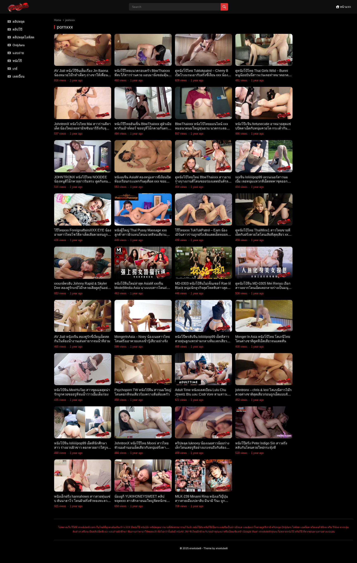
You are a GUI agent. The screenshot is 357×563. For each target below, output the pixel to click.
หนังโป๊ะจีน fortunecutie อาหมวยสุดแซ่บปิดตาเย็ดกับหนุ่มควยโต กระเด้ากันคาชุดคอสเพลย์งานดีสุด (263, 128)
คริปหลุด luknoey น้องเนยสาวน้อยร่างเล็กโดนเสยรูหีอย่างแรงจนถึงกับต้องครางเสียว (202, 447)
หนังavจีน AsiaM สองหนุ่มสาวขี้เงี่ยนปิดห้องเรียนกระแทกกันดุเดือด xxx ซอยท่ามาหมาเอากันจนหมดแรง (142, 181)
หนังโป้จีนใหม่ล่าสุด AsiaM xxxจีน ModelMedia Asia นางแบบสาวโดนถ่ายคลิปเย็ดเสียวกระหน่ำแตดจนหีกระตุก (142, 288)
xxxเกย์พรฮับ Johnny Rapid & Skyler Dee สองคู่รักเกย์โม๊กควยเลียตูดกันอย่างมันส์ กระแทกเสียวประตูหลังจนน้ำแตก (82, 288)
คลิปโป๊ (17, 29)
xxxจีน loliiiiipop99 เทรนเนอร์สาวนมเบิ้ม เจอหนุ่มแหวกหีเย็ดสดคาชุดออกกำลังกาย (261, 181)
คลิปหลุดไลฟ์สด (23, 37)
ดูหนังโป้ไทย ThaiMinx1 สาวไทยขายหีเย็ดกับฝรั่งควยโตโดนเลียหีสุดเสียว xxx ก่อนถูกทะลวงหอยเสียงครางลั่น (262, 234)
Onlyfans (18, 45)
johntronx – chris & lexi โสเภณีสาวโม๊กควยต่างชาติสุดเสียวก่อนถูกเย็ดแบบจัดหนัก (263, 394)
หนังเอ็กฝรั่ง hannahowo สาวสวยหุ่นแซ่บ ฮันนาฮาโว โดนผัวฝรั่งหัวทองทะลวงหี (82, 501)
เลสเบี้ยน (18, 76)
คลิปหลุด (18, 21)
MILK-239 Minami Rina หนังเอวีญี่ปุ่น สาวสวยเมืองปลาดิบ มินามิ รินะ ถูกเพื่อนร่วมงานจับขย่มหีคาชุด (201, 501)
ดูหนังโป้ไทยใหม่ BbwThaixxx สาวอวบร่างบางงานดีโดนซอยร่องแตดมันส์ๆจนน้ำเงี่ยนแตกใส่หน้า (203, 181)
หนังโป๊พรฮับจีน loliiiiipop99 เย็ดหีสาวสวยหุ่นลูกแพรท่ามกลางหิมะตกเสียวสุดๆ (202, 341)
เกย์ (14, 68)
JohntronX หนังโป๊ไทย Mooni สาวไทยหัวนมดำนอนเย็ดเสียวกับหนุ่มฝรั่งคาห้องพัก (141, 447)
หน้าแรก (345, 6)
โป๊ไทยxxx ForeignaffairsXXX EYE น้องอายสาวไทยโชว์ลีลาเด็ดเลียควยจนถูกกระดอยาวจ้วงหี (82, 234)
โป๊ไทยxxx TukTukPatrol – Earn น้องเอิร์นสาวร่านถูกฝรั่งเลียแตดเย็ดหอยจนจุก (202, 234)
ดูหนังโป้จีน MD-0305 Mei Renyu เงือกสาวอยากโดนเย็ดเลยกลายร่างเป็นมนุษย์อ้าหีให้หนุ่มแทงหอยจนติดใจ (263, 288)
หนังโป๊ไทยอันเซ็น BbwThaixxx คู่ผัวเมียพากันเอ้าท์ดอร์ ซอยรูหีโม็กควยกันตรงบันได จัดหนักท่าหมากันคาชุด (142, 128)
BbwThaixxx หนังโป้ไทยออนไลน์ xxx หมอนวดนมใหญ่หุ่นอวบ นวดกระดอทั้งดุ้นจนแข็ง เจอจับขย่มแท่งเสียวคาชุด (203, 128)
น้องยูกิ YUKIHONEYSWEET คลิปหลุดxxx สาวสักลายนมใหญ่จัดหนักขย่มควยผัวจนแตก (142, 501)
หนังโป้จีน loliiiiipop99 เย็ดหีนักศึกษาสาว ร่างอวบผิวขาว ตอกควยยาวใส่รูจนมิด (82, 447)
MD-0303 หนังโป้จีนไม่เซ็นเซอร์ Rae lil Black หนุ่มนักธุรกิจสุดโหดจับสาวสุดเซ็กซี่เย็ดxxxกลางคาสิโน (203, 288)
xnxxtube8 (195, 548)
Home (57, 20)
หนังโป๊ (17, 61)
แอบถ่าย (18, 53)
